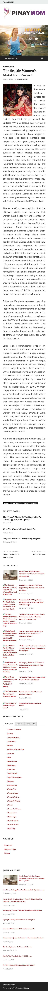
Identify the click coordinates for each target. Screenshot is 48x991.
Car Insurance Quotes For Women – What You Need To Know (23, 938)
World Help (11, 829)
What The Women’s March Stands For (19, 529)
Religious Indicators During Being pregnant (22, 539)
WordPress (16, 988)
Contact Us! (8, 845)
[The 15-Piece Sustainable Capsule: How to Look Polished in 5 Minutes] (10, 677)
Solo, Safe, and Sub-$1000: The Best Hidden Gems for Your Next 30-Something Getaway (31, 633)
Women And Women (14, 809)
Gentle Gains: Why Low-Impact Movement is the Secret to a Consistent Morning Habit (31, 573)
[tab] (9, 724)
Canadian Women (13, 738)
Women (9, 805)
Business (10, 734)
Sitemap (7, 853)
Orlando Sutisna (22, 79)
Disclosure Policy (10, 849)
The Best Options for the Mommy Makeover (17, 947)
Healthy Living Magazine (15, 749)
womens (34, 503)
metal (12, 503)
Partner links (30, 724)
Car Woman (11, 741)
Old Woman (11, 765)
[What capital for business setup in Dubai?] (10, 704)
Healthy (10, 745)
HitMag (26, 988)
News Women (12, 761)
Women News (12, 813)
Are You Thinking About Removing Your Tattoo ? (19, 965)
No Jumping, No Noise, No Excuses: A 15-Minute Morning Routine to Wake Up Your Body (31, 665)
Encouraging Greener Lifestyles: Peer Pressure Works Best (22, 910)
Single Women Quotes (14, 777)
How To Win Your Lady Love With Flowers (17, 956)
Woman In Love (12, 793)
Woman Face (11, 789)
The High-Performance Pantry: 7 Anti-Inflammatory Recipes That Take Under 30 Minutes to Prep (32, 616)
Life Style (10, 753)
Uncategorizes (12, 785)
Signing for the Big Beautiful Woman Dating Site (19, 920)
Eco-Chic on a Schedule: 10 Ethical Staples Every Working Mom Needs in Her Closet (31, 587)
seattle (26, 503)
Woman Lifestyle (13, 797)
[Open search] (42, 58)
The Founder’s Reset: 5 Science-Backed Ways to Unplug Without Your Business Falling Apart (32, 648)
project (19, 503)
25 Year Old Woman (14, 730)
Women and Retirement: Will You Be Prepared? (18, 929)
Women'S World (12, 825)
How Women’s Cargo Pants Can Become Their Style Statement (23, 890)
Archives (19, 724)
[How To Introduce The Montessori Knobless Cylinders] (10, 692)
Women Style (11, 817)
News (9, 757)
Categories (9, 724)
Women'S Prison (8, 67)
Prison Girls (11, 769)
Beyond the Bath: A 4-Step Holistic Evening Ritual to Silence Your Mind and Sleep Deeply (31, 602)
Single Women (12, 773)
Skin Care (10, 781)
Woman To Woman (13, 801)
